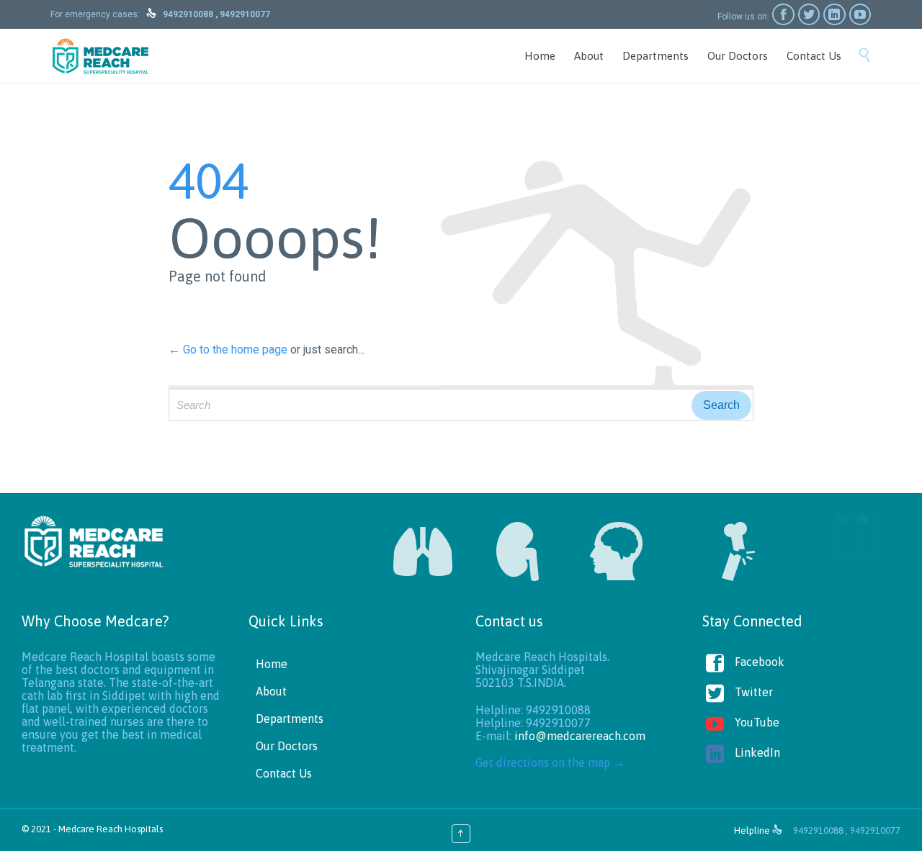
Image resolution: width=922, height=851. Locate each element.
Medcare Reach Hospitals (110, 829)
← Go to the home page (228, 349)
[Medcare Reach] (100, 56)
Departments (289, 718)
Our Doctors (287, 745)
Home (271, 663)
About (271, 691)
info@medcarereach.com (579, 735)
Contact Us (284, 773)
